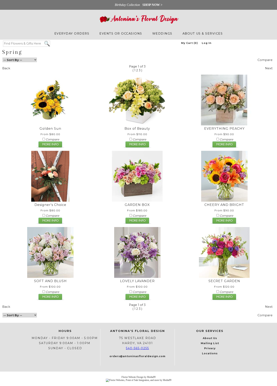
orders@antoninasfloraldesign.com (137, 356)
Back (6, 68)
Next (269, 68)
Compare (265, 60)
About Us (210, 338)
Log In (207, 43)
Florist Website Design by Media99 (138, 377)
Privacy (210, 348)
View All (137, 60)
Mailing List (210, 343)
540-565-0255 (137, 348)
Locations (210, 353)
